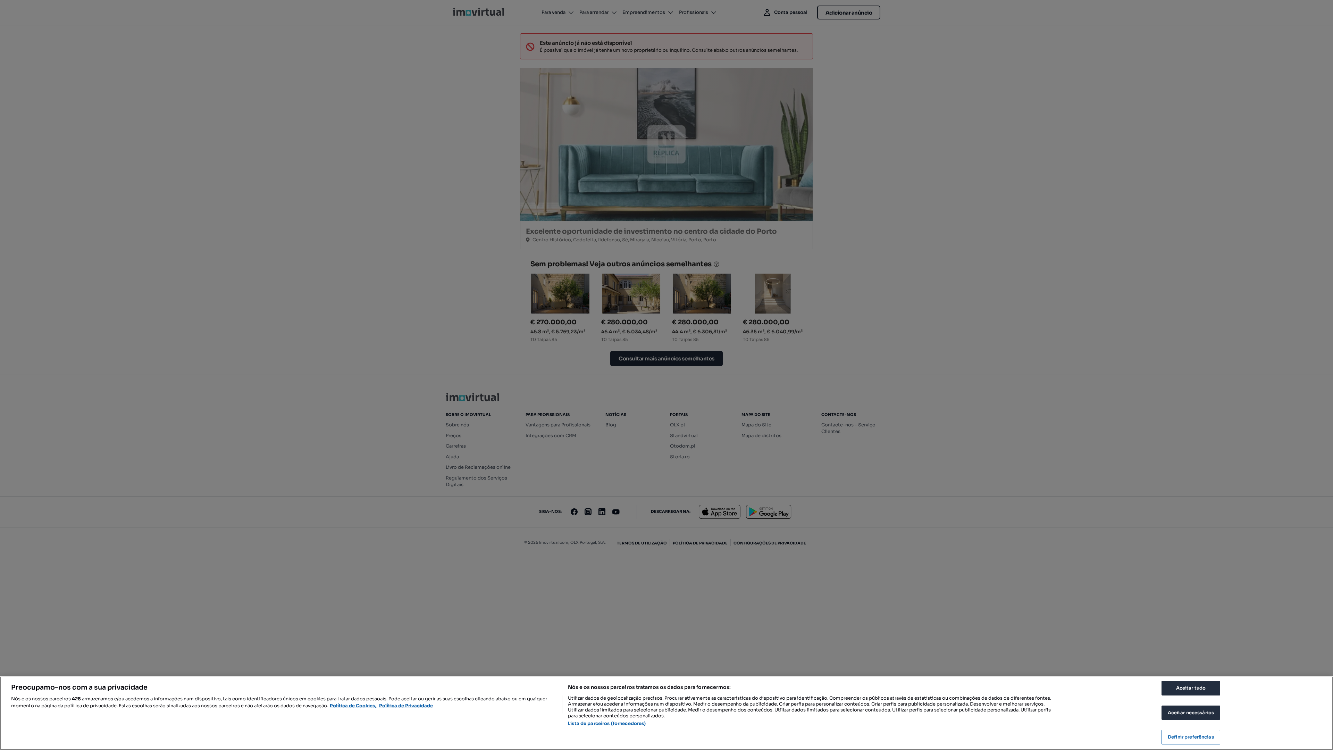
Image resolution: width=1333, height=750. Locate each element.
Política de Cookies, (353, 706)
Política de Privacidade (406, 706)
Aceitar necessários (1191, 713)
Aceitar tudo (1191, 688)
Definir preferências (1191, 737)
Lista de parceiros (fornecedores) (607, 723)
